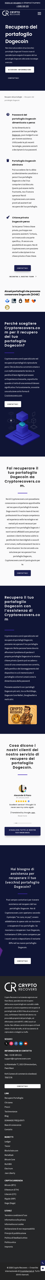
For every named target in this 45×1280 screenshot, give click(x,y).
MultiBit (8, 1164)
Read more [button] (19, 816)
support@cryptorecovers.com (18, 1058)
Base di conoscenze (13, 1125)
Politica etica (10, 1242)
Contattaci (13, 78)
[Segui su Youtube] (26, 1043)
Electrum (9, 1168)
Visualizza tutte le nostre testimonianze (22, 831)
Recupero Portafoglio (14, 1098)
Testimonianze (11, 1111)
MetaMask (9, 1155)
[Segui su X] (6, 1043)
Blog (7, 1116)
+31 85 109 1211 (15, 1055)
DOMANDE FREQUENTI (14, 1120)
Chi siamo (9, 1102)
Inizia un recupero (13, 3)
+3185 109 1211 (22, 6)
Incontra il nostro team (21, 276)
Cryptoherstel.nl (27, 1271)
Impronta (9, 1246)
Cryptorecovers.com (13, 395)
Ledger (8, 1141)
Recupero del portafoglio (13, 97)
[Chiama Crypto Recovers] (43, 1262)
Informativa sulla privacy (15, 1219)
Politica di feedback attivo (16, 1237)
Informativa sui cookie (14, 1224)
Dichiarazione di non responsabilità (20, 1228)
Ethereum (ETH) (12, 1189)
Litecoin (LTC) (10, 1194)
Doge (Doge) (10, 1203)
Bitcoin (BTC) (10, 1185)
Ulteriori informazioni (19, 69)
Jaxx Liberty (10, 1173)
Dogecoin (16, 135)
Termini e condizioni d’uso (16, 1215)
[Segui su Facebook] (16, 1043)
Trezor (7, 1146)
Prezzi (7, 1107)
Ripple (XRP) (10, 1198)
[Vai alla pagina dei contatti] (43, 1268)
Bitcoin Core (10, 1159)
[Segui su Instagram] (11, 1043)
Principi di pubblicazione (15, 1233)
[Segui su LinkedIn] (21, 1043)
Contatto (8, 1129)
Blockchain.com (11, 1150)
